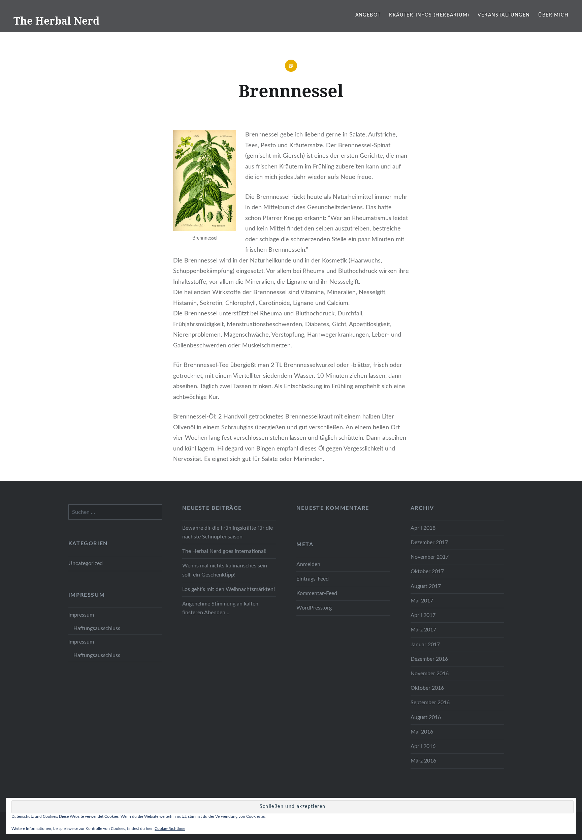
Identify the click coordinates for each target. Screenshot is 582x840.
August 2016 (426, 717)
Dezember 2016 (429, 659)
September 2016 (430, 702)
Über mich (553, 15)
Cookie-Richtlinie (170, 829)
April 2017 (423, 615)
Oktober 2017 (427, 571)
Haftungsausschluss (96, 628)
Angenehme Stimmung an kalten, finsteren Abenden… (221, 608)
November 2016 (430, 673)
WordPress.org (314, 608)
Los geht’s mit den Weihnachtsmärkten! (228, 589)
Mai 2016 (422, 732)
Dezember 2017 (429, 542)
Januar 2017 (425, 644)
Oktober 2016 (427, 688)
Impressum (81, 615)
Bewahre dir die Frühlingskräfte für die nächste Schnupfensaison (227, 532)
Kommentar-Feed (316, 593)
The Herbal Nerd (56, 21)
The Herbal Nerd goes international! (224, 551)
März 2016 (423, 761)
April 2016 (423, 746)
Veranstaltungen (504, 15)
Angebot (368, 15)
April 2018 (423, 528)
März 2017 (423, 629)
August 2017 (426, 586)
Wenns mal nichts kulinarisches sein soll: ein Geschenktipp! (224, 570)
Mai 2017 (422, 600)
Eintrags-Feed (312, 579)
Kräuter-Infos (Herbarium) (429, 15)
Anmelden (308, 564)
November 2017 (430, 557)
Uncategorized (85, 563)
